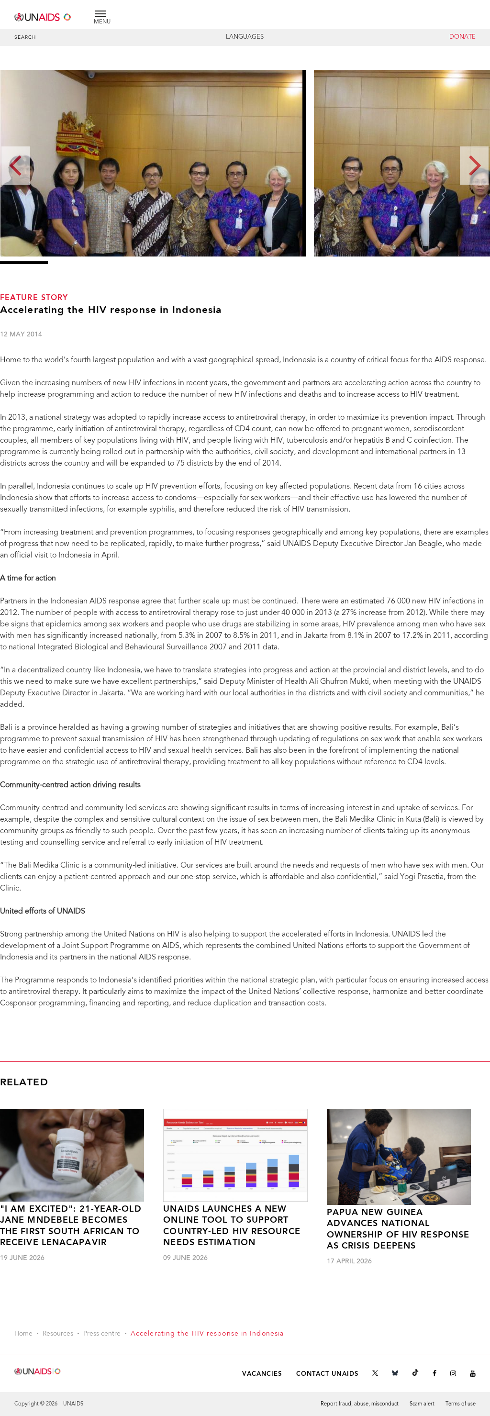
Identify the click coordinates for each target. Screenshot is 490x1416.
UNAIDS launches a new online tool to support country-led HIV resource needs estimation (231, 1226)
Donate (462, 37)
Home (23, 1334)
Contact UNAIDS (327, 1374)
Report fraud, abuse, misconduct (360, 1404)
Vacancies (262, 1374)
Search (25, 37)
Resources (58, 1334)
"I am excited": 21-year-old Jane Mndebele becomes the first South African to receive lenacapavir (71, 1226)
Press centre (102, 1334)
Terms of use (460, 1404)
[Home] (43, 16)
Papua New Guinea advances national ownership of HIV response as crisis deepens (398, 1229)
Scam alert (422, 1404)
